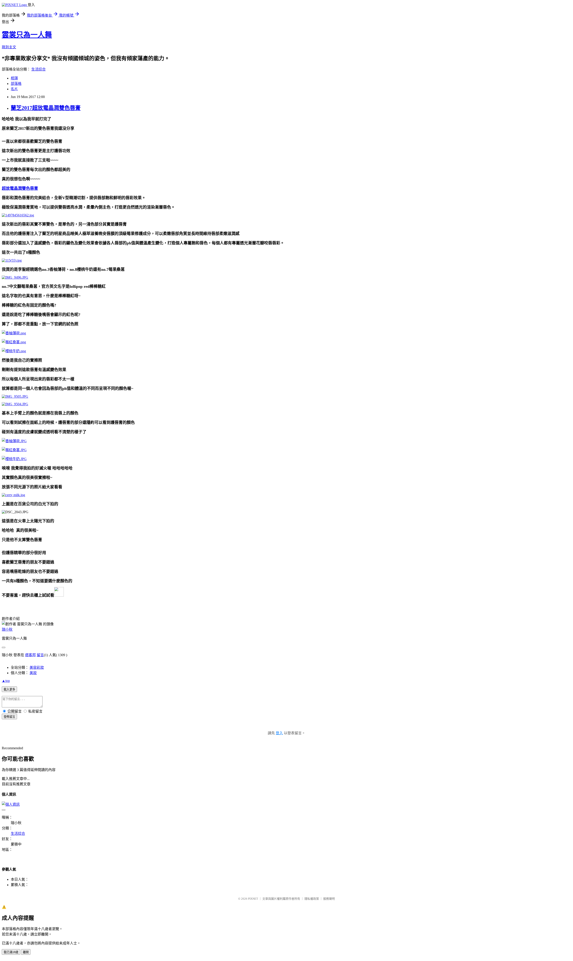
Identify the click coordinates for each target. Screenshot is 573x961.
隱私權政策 (311, 898)
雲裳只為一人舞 (27, 35)
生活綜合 (38, 69)
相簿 (14, 78)
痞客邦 (30, 655)
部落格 (16, 83)
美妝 (33, 673)
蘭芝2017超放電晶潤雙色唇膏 (46, 108)
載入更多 (9, 689)
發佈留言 (9, 716)
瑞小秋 (7, 629)
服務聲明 (329, 898)
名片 (14, 89)
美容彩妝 (37, 667)
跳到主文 (9, 47)
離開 (26, 952)
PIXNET (253, 898)
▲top (6, 681)
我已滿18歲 (11, 952)
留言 (40, 655)
